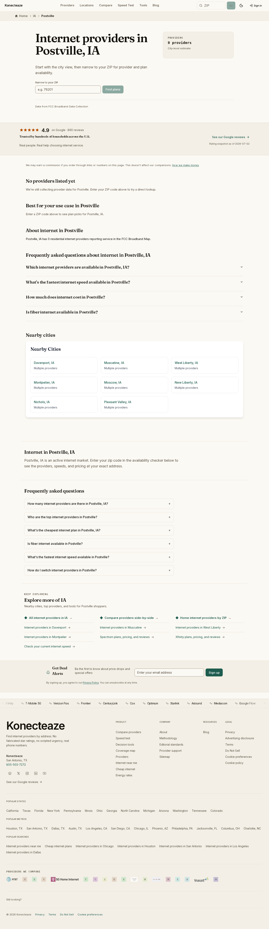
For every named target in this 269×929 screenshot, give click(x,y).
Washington (180, 810)
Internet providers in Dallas (23, 852)
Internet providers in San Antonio (180, 846)
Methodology (168, 738)
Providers (67, 5)
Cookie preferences (238, 756)
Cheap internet (125, 769)
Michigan (149, 810)
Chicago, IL (141, 828)
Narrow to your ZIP (46, 82)
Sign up (214, 672)
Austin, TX (75, 828)
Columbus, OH (230, 828)
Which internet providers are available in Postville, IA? (77, 267)
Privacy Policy (91, 682)
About (163, 732)
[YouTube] (44, 773)
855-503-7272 (16, 764)
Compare (105, 5)
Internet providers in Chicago (95, 846)
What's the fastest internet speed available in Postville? (78, 282)
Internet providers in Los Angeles (227, 846)
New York (53, 810)
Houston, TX (14, 828)
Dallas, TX (58, 828)
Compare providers (128, 732)
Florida (38, 810)
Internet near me (126, 762)
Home (23, 16)
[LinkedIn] (35, 773)
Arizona (164, 810)
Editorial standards (171, 744)
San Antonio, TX (37, 828)
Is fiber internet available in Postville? (62, 312)
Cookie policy (234, 762)
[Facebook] (9, 773)
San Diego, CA (120, 828)
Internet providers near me (23, 846)
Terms (229, 744)
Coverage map (125, 750)
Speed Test (126, 5)
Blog (156, 5)
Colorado (217, 810)
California (12, 810)
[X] (18, 773)
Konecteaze (14, 5)
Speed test (123, 738)
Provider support (171, 750)
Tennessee (199, 810)
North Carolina (130, 810)
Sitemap (165, 756)
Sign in (258, 5)
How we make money (185, 165)
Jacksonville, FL (207, 828)
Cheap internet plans (58, 846)
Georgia (112, 810)
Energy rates (124, 775)
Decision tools (125, 744)
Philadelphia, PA (182, 828)
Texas (26, 810)
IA (34, 16)
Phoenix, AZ (160, 828)
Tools (143, 5)
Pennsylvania (72, 810)
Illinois (89, 810)
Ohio (99, 810)
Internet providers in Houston (136, 846)
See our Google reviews (228, 137)
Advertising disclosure (239, 738)
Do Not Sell (232, 750)
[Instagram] (27, 773)
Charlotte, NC (252, 828)
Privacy (230, 732)
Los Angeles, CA (96, 828)
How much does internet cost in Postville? (65, 297)
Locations (87, 5)
